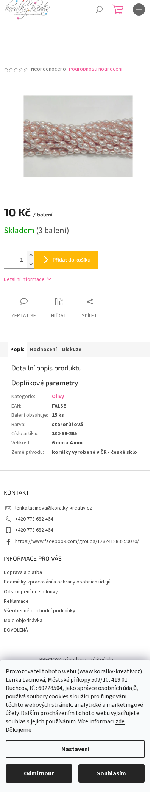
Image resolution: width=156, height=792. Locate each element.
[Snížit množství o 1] (30, 264)
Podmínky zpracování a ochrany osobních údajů (57, 582)
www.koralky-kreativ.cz (110, 671)
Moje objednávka (23, 620)
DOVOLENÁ (16, 630)
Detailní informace (24, 279)
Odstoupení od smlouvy (31, 592)
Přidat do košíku (71, 259)
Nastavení (75, 749)
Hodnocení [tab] (43, 349)
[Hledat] (99, 9)
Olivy (58, 396)
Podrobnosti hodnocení (95, 69)
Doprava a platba (23, 572)
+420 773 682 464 (34, 519)
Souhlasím (111, 773)
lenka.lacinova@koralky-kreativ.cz (53, 508)
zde (120, 721)
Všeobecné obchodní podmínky (39, 611)
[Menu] (139, 9)
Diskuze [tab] (71, 349)
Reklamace (16, 601)
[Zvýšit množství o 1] (30, 255)
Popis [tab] (17, 349)
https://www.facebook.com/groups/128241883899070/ (77, 541)
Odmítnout (39, 773)
